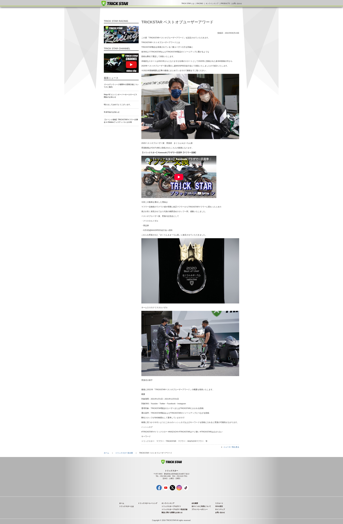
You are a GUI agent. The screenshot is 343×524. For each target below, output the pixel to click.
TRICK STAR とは (187, 3)
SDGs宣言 (219, 506)
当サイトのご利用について (201, 506)
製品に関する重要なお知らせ (172, 512)
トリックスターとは (126, 506)
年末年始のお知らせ (112, 112)
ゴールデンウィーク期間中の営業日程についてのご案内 (121, 86)
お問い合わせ (237, 3)
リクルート (219, 503)
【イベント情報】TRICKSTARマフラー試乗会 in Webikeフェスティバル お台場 (121, 121)
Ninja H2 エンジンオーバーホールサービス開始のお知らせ (120, 96)
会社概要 (195, 503)
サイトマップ (220, 509)
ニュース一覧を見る (231, 447)
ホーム (106, 453)
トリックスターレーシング (147, 503)
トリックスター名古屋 (124, 453)
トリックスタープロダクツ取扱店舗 (174, 509)
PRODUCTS (225, 3)
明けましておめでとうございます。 (118, 105)
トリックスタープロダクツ (171, 506)
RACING (200, 3)
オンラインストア (212, 3)
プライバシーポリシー (200, 509)
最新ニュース (111, 78)
